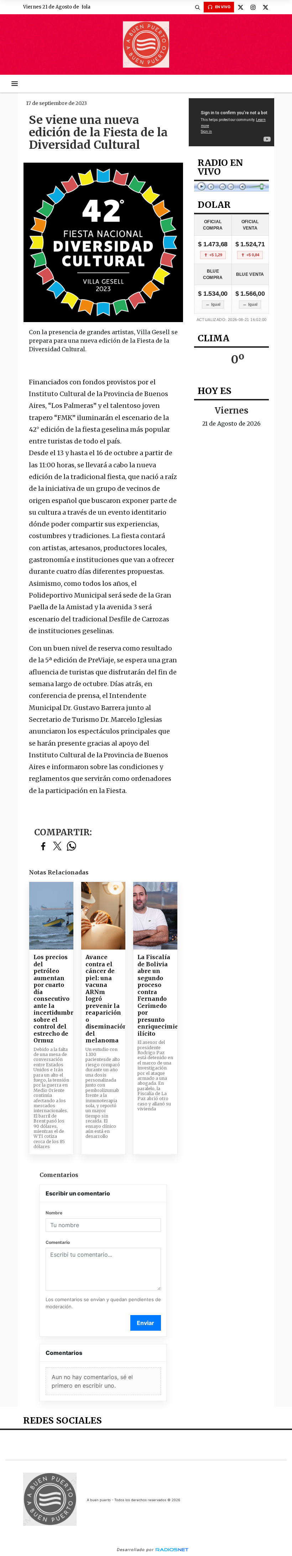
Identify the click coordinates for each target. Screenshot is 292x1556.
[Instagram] (253, 7)
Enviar (145, 1322)
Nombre (54, 1212)
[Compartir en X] (57, 846)
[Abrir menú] (15, 84)
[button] (197, 7)
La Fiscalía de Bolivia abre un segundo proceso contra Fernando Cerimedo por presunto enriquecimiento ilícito (155, 995)
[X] (240, 7)
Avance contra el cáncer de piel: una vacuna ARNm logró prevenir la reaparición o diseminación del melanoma (103, 999)
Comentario (58, 1242)
